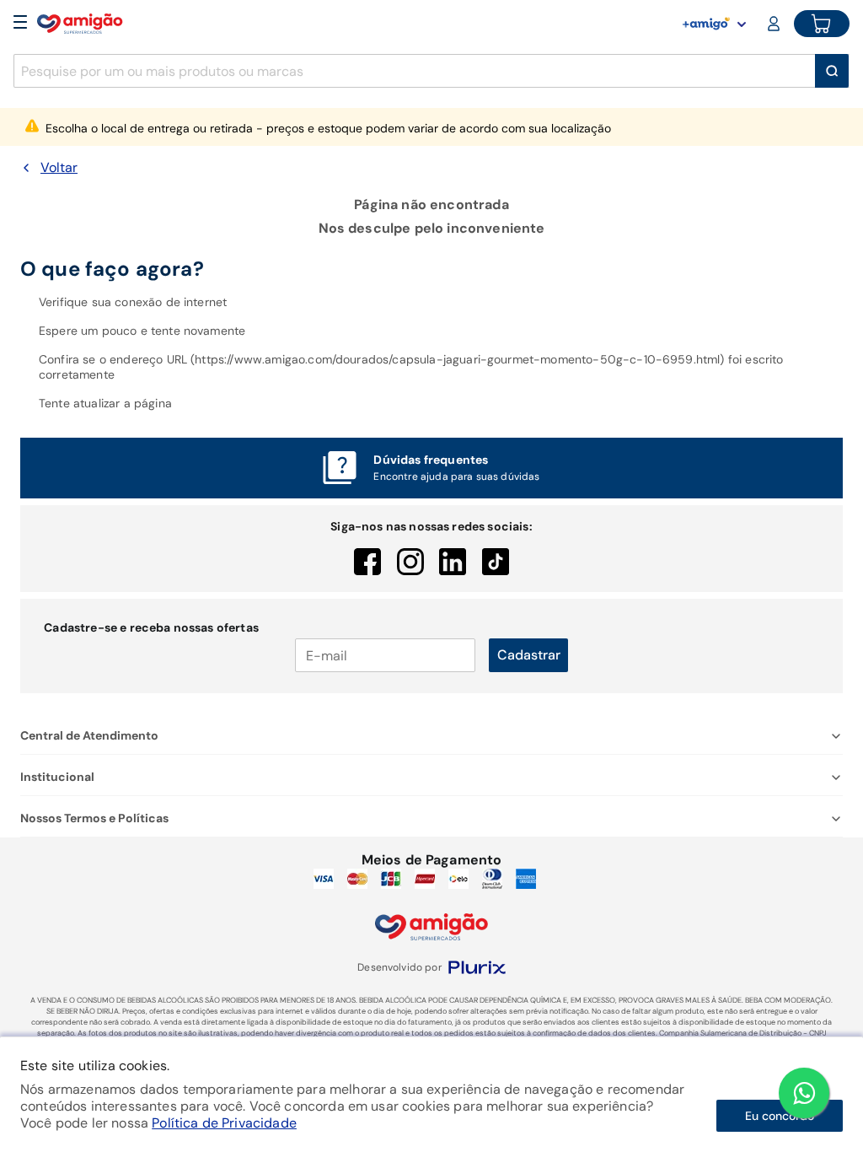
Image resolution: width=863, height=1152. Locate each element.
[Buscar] (832, 71)
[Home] (80, 23)
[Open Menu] (20, 23)
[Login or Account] (775, 23)
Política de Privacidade (224, 1123)
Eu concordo (779, 1115)
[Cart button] (822, 23)
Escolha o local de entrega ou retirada (328, 128)
